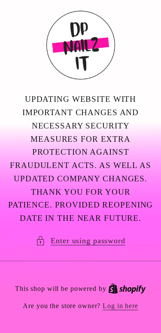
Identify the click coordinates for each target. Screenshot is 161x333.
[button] (80, 241)
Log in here (120, 306)
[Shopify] (127, 289)
